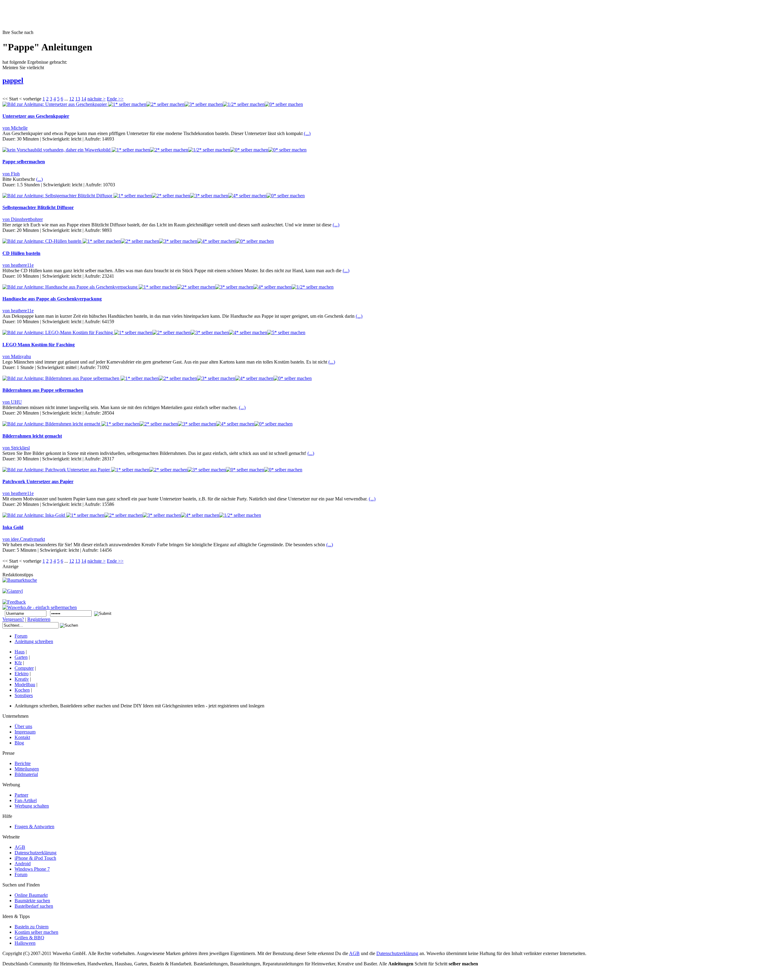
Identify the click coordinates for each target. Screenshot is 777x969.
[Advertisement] (112, 16)
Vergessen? (13, 619)
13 (77, 98)
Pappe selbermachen (23, 161)
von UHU (12, 402)
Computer (24, 668)
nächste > (96, 98)
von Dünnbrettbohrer (22, 219)
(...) (307, 133)
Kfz (18, 662)
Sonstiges (24, 695)
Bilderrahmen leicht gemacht (32, 436)
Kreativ (22, 679)
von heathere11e (18, 265)
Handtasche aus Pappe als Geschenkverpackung (52, 298)
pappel (12, 80)
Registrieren (38, 619)
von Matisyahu (16, 356)
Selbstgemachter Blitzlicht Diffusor (38, 207)
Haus (20, 651)
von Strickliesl (16, 447)
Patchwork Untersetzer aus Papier (37, 481)
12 (71, 98)
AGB (354, 953)
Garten (21, 657)
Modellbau (25, 684)
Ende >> (115, 98)
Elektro (22, 673)
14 (83, 98)
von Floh (11, 173)
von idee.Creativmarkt (23, 539)
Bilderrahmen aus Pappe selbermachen (42, 390)
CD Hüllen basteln (21, 253)
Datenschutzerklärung (397, 953)
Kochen (22, 690)
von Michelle (15, 127)
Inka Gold (12, 527)
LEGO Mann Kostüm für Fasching (38, 344)
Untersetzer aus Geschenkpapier (35, 116)
